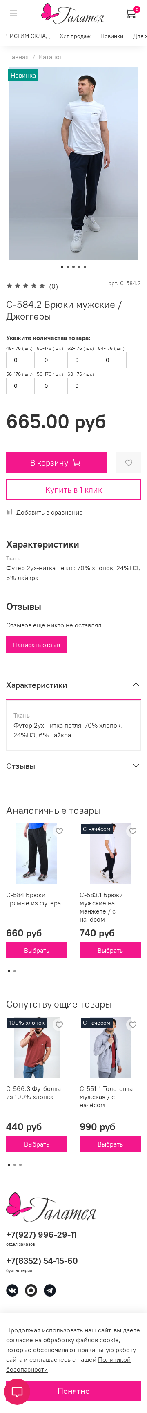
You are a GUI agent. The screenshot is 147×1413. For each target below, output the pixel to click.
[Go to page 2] (14, 971)
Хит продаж (75, 36)
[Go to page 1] (9, 971)
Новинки (111, 36)
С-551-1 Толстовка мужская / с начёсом (106, 1096)
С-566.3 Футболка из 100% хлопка (33, 1092)
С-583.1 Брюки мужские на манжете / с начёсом (101, 907)
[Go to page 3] (20, 1165)
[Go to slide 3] (73, 267)
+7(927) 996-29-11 (41, 1234)
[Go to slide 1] (62, 267)
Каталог (50, 57)
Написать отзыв (36, 644)
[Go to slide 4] (79, 267)
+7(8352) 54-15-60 (42, 1260)
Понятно (74, 1391)
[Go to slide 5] (85, 267)
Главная (17, 57)
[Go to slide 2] (68, 267)
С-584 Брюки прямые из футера (33, 899)
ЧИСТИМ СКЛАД (28, 36)
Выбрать (36, 950)
